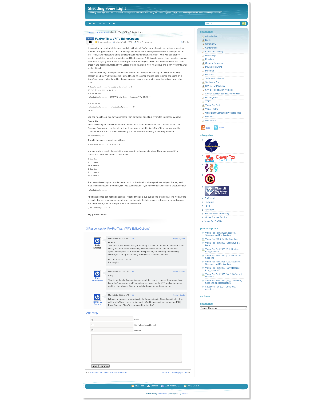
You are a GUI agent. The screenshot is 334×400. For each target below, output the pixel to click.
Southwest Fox (212, 82)
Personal (209, 71)
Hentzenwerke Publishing (217, 213)
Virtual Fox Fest (212, 105)
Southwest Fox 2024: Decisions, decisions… (220, 288)
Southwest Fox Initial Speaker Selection (108, 372)
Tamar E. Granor (97, 303)
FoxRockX (209, 210)
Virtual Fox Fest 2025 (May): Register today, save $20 (222, 269)
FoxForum (209, 202)
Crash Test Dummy (214, 51)
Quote (182, 238)
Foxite (207, 206)
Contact (113, 23)
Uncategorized (102, 32)
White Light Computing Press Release (223, 113)
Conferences (211, 48)
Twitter (222, 127)
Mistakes (209, 59)
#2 (133, 271)
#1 (133, 238)
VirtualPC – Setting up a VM (174, 372)
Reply (186, 42)
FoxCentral (210, 198)
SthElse (185, 394)
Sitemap (154, 386)
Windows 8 (210, 120)
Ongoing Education (214, 63)
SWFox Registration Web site (219, 90)
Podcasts (209, 74)
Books (208, 40)
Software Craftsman (214, 78)
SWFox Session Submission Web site (223, 94)
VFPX (208, 101)
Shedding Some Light (107, 8)
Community (210, 44)
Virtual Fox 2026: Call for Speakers (221, 239)
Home (92, 23)
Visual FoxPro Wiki (213, 221)
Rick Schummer (97, 279)
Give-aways (210, 55)
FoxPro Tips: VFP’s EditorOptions (117, 38)
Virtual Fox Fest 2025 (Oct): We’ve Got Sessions (223, 256)
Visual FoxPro (211, 109)
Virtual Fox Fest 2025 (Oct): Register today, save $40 (222, 250)
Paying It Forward (213, 67)
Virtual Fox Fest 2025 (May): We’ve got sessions (223, 275)
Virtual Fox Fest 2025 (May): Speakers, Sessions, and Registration (223, 281)
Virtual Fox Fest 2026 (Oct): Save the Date (222, 244)
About (102, 23)
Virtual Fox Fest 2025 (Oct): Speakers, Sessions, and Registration (223, 263)
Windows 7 (210, 116)
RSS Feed (139, 386)
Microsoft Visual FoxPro (216, 217)
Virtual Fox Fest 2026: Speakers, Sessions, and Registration (220, 234)
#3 (133, 295)
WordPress (163, 394)
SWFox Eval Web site (215, 86)
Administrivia (211, 36)
